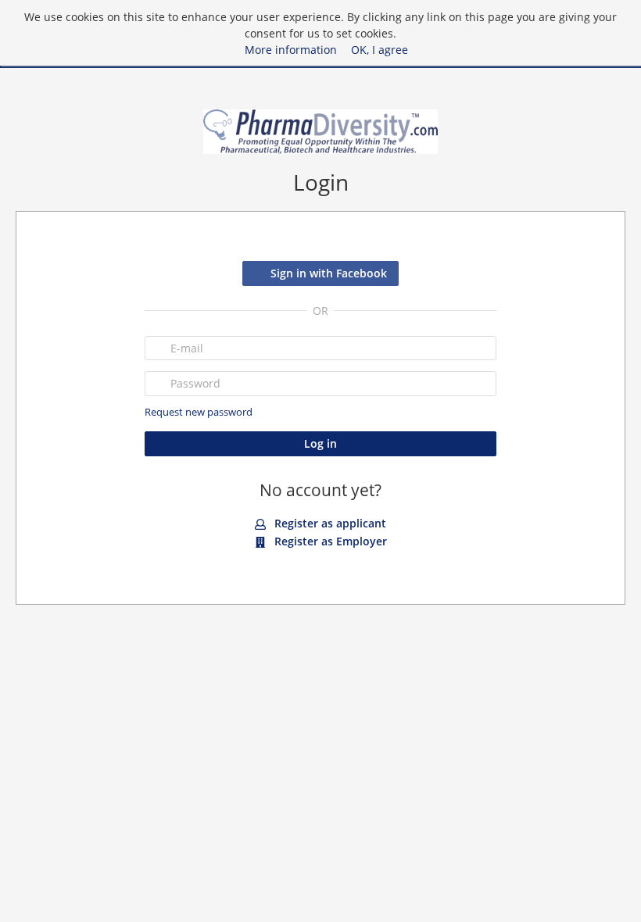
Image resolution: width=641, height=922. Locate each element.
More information (291, 49)
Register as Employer (329, 541)
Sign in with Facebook (328, 273)
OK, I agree (379, 49)
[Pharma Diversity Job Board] (320, 131)
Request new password (198, 412)
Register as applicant (328, 523)
